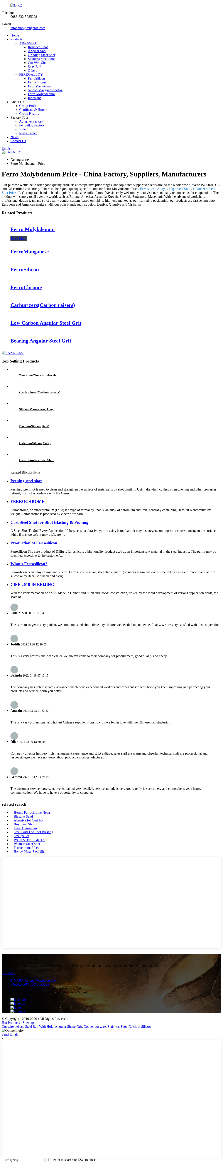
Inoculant (34, 98)
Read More (18, 238)
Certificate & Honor (33, 109)
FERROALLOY (31, 74)
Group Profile (28, 106)
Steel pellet (21, 836)
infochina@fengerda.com (27, 28)
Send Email (10, 1034)
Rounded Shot (38, 47)
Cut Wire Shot (37, 63)
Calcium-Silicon (139, 1026)
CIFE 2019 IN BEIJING (32, 584)
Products (16, 39)
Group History (29, 113)
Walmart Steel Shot (27, 844)
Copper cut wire (95, 1026)
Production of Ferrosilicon (33, 543)
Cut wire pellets (12, 1026)
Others (32, 70)
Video (23, 129)
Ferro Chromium (25, 828)
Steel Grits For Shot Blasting (33, 832)
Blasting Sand (23, 816)
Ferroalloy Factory (32, 125)
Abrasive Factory (31, 121)
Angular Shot (37, 51)
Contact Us (18, 141)
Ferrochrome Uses (26, 848)
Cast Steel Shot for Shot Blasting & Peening (49, 522)
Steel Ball (34, 66)
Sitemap (28, 1022)
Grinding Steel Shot (41, 55)
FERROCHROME (27, 501)
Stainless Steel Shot (41, 59)
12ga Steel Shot (179, 189)
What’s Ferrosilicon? (28, 564)
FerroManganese (39, 86)
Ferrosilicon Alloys (153, 189)
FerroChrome (37, 82)
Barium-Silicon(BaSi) (34, 426)
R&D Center (28, 133)
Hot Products (11, 1022)
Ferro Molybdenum (41, 94)
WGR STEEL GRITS (29, 840)
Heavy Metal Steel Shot (30, 851)
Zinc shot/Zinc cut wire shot (39, 375)
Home (14, 35)
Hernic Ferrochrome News (32, 812)
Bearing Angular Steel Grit (40, 341)
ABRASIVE (28, 43)
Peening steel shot (26, 481)
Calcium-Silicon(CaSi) (35, 443)
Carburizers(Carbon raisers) (42, 305)
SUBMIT (8, 973)
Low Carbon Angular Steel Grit (45, 323)
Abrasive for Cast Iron (29, 820)
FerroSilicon (36, 78)
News (14, 137)
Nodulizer (200, 189)
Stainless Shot (117, 1026)
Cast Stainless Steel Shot (36, 460)
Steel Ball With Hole (39, 1026)
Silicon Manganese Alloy (45, 90)
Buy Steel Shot (24, 824)
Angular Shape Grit (68, 1026)
